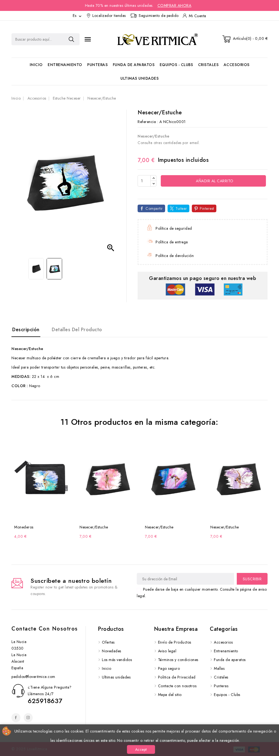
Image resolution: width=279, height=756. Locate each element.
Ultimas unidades (139, 78)
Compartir (154, 208)
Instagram (28, 717)
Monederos (24, 527)
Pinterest (207, 208)
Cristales (208, 64)
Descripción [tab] (26, 329)
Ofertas (108, 642)
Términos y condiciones (178, 659)
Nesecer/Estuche (94, 527)
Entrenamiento (65, 64)
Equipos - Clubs (176, 64)
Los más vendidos (117, 659)
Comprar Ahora (174, 5)
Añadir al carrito (214, 181)
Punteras (97, 64)
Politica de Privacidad (177, 677)
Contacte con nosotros (44, 629)
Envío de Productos (174, 642)
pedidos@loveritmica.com (33, 676)
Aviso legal (167, 651)
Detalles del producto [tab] (77, 329)
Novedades (111, 651)
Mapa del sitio (170, 694)
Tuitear (181, 208)
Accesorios (237, 64)
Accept (141, 749)
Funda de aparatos (134, 64)
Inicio (36, 64)
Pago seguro (169, 668)
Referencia (147, 121)
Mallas (219, 668)
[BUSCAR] (71, 39)
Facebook (15, 717)
